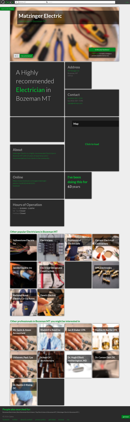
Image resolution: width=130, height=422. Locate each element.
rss (68, 419)
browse (61, 419)
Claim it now (95, 53)
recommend (26, 55)
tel (75, 98)
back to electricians (7, 9)
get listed (52, 419)
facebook (16, 186)
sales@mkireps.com (75, 103)
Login (127, 2)
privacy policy (40, 419)
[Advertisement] (37, 129)
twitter (15, 419)
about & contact (26, 419)
